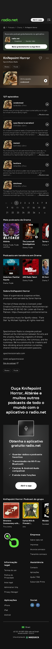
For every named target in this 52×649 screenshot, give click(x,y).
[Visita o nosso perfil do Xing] (38, 605)
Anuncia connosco (37, 549)
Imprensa (34, 545)
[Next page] (39, 213)
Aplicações (34, 572)
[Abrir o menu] (48, 19)
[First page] (6, 203)
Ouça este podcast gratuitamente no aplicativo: (24, 34)
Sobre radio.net (36, 540)
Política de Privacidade (9, 576)
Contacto (34, 568)
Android (7, 615)
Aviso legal (8, 583)
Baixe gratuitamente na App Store (26, 47)
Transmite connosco (38, 554)
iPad (6, 610)
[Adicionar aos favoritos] (40, 58)
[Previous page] (11, 203)
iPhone (7, 605)
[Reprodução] (45, 80)
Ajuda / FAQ (35, 577)
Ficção (16, 67)
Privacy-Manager (11, 592)
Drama (7, 67)
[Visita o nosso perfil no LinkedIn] (32, 605)
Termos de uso (10, 570)
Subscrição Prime (37, 582)
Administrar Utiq (11, 587)
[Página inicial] (4, 27)
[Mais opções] (47, 58)
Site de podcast (9, 363)
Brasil (27, 627)
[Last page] (45, 213)
